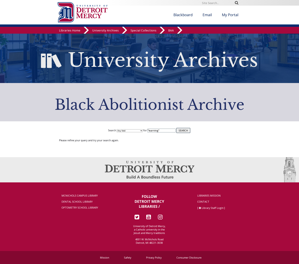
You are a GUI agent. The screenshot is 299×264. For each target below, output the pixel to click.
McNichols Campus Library (80, 195)
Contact (203, 201)
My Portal (230, 14)
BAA (171, 30)
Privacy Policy (154, 257)
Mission (104, 257)
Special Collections (143, 30)
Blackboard (183, 14)
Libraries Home (69, 30)
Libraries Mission (209, 195)
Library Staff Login (212, 208)
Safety (127, 257)
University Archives (105, 30)
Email (207, 14)
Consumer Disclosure (189, 257)
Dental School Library (77, 201)
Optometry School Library (80, 207)
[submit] (237, 2)
